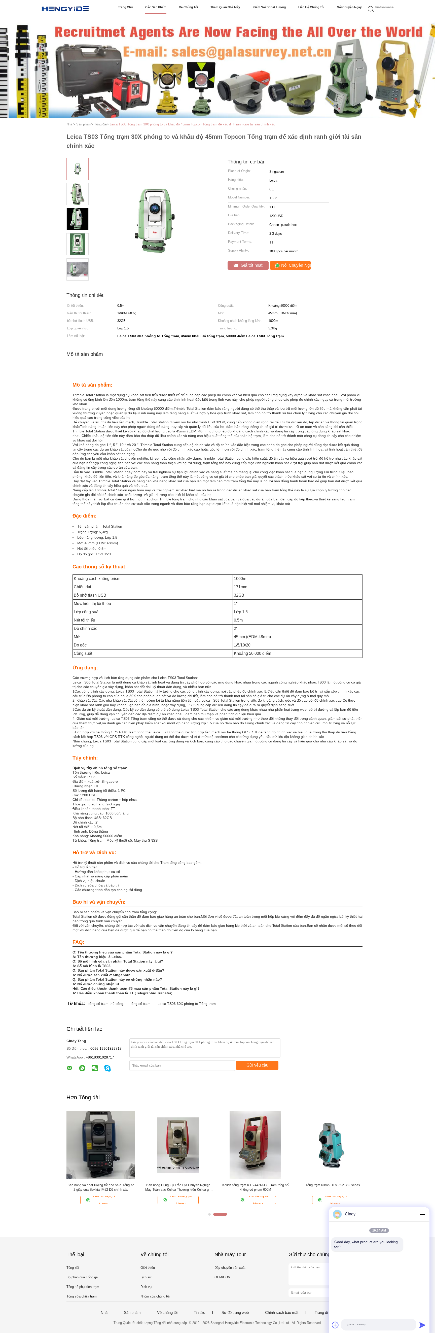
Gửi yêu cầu (257, 1065)
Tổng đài (72, 1268)
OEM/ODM (222, 1277)
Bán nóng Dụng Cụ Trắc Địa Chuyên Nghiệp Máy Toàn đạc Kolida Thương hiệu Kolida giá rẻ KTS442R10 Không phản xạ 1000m (178, 1187)
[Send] (422, 1324)
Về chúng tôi (188, 7)
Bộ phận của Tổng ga (82, 1277)
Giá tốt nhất (251, 265)
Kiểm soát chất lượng (269, 7)
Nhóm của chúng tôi (155, 1296)
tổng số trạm (140, 1004)
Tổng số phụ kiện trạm (82, 1287)
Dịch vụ (146, 1287)
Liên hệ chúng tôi (311, 7)
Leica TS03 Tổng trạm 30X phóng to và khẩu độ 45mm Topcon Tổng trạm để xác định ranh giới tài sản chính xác (192, 124)
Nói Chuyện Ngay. (349, 7)
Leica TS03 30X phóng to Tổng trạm (187, 1004)
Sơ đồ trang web (235, 1312)
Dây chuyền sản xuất (229, 1268)
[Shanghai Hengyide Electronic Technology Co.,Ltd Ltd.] (65, 9)
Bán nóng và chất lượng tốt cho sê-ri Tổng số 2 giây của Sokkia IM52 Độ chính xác (100, 1187)
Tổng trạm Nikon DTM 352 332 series (332, 1185)
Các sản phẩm (155, 7)
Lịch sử (146, 1277)
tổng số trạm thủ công (105, 1004)
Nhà (104, 1312)
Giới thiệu (147, 1268)
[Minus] (422, 1214)
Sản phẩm (132, 1312)
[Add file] (335, 1324)
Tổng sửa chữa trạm (81, 1296)
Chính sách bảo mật (281, 1312)
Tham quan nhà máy (225, 7)
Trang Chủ (125, 7)
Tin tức (199, 1312)
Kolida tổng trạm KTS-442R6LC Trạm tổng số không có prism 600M (255, 1187)
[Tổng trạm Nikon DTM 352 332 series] (332, 1144)
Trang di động (326, 1312)
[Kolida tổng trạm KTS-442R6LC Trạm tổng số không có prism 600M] (255, 1144)
